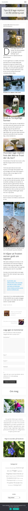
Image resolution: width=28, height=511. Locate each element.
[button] (25, 2)
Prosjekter (10, 483)
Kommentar (6, 337)
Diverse (18, 468)
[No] (26, 507)
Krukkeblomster (12, 478)
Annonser (7, 468)
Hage (14, 470)
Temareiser (10, 485)
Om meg (21, 478)
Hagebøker (19, 471)
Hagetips (9, 473)
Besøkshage (13, 468)
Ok (10, 509)
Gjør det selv (9, 304)
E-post (5, 361)
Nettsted (5, 366)
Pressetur (20, 480)
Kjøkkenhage (9, 476)
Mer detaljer (16, 509)
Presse (17, 480)
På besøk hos (18, 483)
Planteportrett (11, 480)
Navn (5, 355)
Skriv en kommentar (7, 26)
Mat (18, 478)
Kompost (14, 476)
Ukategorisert (17, 485)
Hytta (14, 474)
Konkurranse (20, 476)
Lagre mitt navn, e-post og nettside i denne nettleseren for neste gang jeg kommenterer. (13, 376)
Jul (22, 474)
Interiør (19, 474)
